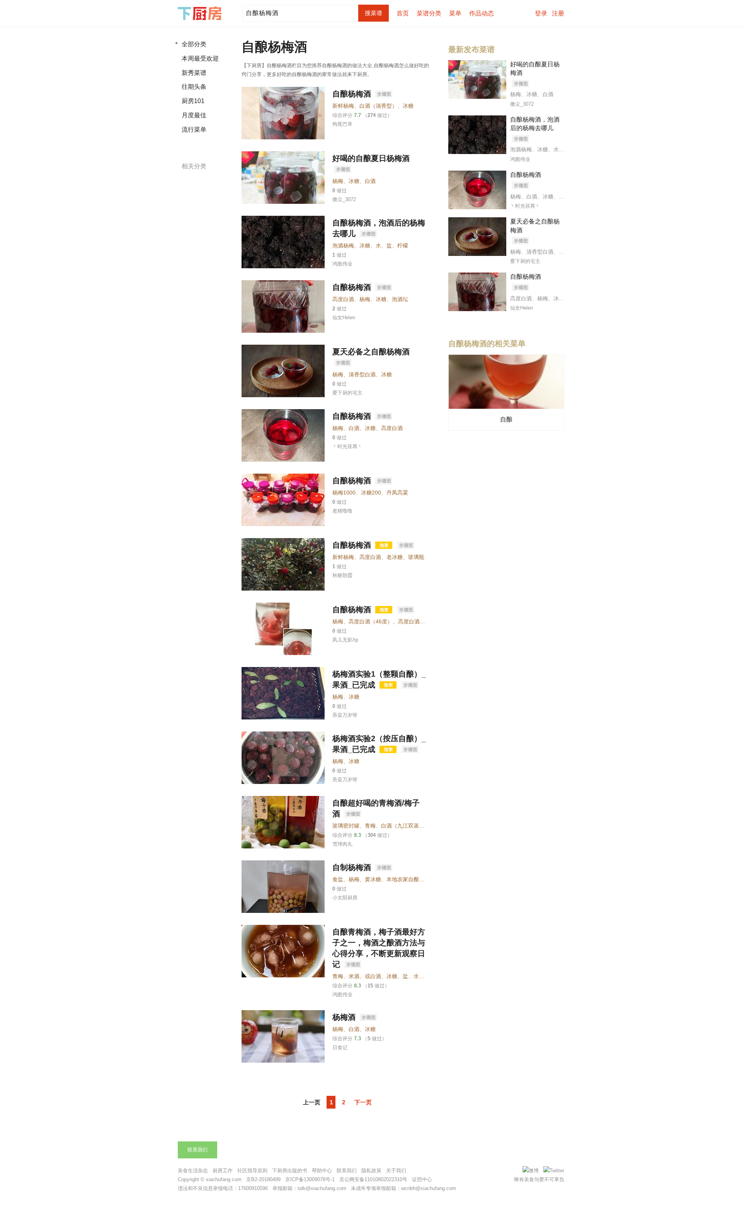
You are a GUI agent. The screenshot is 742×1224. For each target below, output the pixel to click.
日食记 (339, 1047)
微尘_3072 (344, 199)
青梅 (370, 826)
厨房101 (193, 101)
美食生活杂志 (193, 1170)
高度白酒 (343, 299)
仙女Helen (343, 317)
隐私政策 (371, 1170)
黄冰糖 (373, 879)
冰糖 (408, 106)
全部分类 (194, 44)
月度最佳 (194, 115)
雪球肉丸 (342, 844)
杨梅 (337, 181)
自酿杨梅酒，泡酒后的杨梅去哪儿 (535, 123)
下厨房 (201, 13)
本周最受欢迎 (200, 58)
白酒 (370, 181)
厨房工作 (223, 1170)
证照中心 (422, 1179)
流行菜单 (194, 129)
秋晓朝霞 (342, 575)
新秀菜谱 (194, 72)
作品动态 (481, 13)
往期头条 (194, 86)
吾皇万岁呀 (344, 715)
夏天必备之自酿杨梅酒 (371, 351)
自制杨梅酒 (352, 867)
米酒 (354, 976)
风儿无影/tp (345, 640)
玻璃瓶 (416, 557)
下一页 (363, 1102)
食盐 (337, 879)
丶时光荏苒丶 (347, 446)
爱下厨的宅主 (347, 393)
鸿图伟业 (342, 264)
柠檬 (402, 245)
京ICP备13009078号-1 (310, 1179)
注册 (558, 13)
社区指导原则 (252, 1170)
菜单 (455, 13)
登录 (541, 13)
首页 (403, 13)
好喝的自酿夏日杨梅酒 (371, 158)
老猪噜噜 (342, 511)
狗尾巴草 (342, 124)
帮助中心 (322, 1170)
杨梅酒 (345, 1017)
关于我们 (396, 1170)
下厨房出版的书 (289, 1170)
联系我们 (197, 1150)
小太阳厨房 (344, 898)
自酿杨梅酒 (352, 94)
